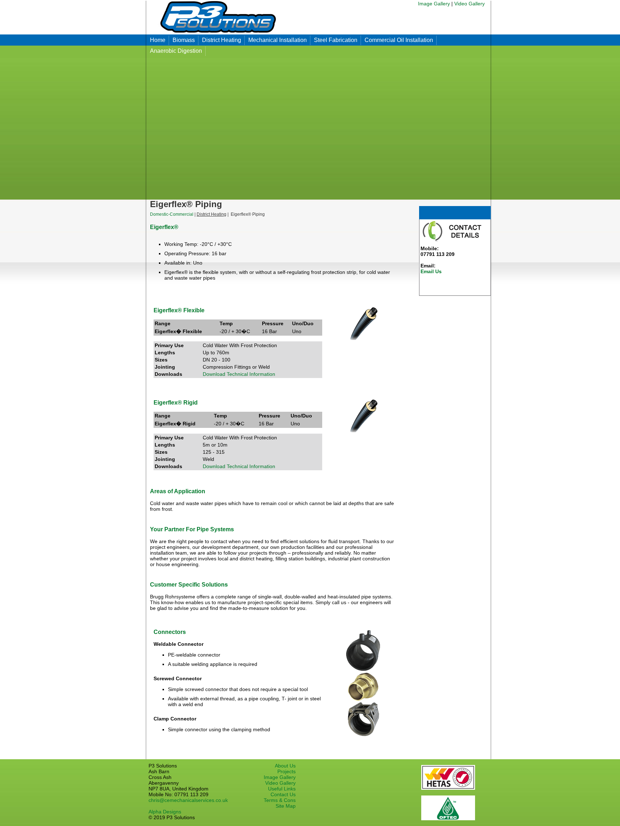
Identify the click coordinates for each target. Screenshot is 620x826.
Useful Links (282, 789)
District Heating (221, 40)
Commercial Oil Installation (399, 40)
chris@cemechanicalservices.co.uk (188, 800)
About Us (285, 766)
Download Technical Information (239, 374)
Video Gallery (469, 3)
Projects (286, 771)
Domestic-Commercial (171, 214)
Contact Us (283, 794)
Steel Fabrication (335, 40)
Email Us (431, 271)
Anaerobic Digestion (176, 51)
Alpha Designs (165, 812)
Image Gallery (434, 3)
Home (157, 40)
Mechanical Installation (277, 40)
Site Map (286, 806)
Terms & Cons (280, 800)
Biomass (184, 40)
